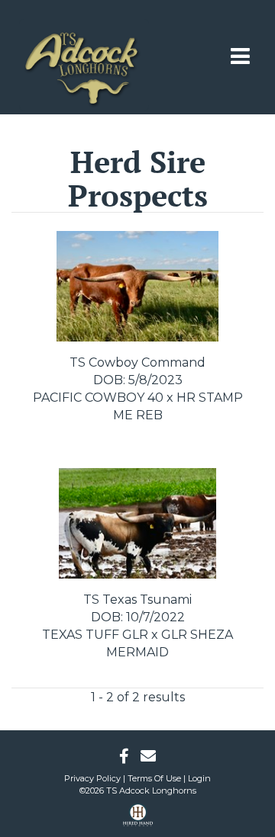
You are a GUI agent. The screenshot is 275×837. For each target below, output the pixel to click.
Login (199, 778)
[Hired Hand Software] (138, 820)
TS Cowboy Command (137, 362)
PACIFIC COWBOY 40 (98, 397)
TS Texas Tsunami (137, 599)
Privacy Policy (92, 778)
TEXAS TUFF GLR (95, 634)
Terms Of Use (154, 778)
